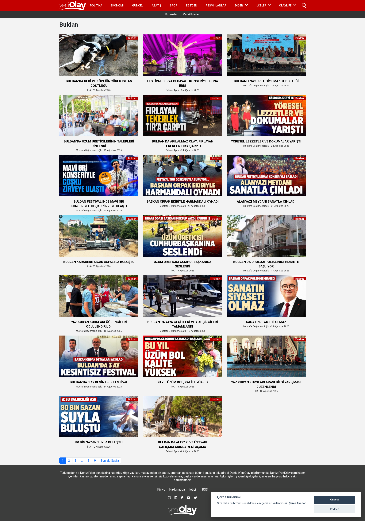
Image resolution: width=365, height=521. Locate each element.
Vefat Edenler (191, 14)
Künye (161, 489)
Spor (173, 5)
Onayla (334, 499)
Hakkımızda (177, 489)
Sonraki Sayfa (110, 460)
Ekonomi (117, 5)
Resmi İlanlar (216, 5)
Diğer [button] (239, 5)
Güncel (137, 5)
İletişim (193, 489)
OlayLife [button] (285, 5)
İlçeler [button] (261, 5)
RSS (205, 489)
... (82, 460)
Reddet (334, 509)
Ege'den (191, 5)
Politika (96, 5)
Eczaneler (171, 14)
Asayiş (156, 5)
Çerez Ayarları (297, 503)
